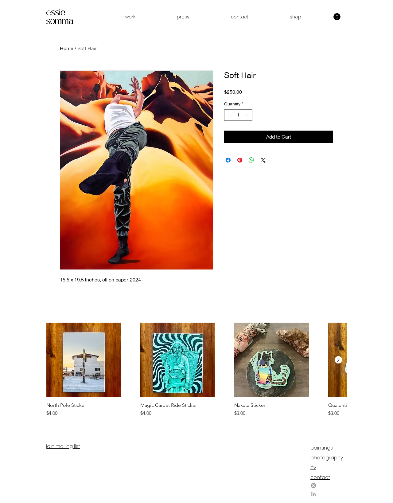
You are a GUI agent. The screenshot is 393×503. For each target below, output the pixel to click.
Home (66, 48)
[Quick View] (83, 360)
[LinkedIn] (313, 494)
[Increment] (247, 115)
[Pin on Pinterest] (239, 160)
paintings (321, 447)
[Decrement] (229, 115)
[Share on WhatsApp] (251, 160)
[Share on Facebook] (228, 160)
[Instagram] (313, 485)
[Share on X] (263, 160)
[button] (130, 17)
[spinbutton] (238, 115)
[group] (196, 370)
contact (320, 477)
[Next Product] (338, 359)
